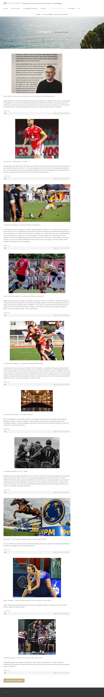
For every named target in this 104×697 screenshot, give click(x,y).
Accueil (6, 8)
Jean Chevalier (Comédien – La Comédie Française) (18, 414)
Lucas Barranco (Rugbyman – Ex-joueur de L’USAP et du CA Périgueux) (24, 363)
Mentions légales (6, 692)
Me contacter (71, 8)
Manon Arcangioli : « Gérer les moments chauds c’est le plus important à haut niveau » (28, 600)
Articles (43, 8)
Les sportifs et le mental (56, 8)
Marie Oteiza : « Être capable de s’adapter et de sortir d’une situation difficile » (25, 539)
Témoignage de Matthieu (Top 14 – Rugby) (15, 471)
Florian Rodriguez (62, 113)
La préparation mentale (29, 8)
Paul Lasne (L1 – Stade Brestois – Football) (15, 161)
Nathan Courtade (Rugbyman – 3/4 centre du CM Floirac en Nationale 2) (24, 296)
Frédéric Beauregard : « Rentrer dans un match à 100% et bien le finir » (23, 658)
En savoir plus (15, 8)
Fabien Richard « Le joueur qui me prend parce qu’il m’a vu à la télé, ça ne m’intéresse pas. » (29, 96)
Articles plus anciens (14, 680)
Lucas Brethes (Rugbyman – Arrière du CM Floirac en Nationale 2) (22, 225)
